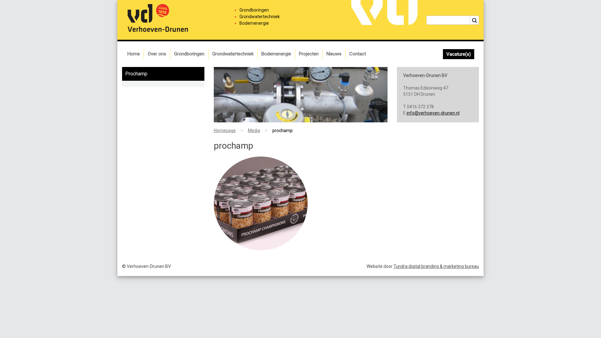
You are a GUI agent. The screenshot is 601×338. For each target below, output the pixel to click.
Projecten (309, 54)
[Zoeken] (474, 20)
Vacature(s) (458, 54)
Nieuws (334, 54)
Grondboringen (189, 54)
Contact (357, 54)
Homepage (225, 130)
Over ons (157, 54)
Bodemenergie (276, 54)
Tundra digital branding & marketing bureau (436, 266)
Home (133, 54)
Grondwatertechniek (233, 54)
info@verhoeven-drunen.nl (433, 112)
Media (254, 130)
